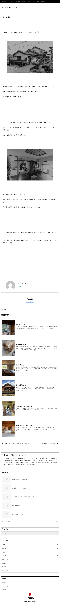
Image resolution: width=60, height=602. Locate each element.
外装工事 (30, 555)
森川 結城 (4, 582)
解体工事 (30, 566)
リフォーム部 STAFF (24, 283)
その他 (4, 309)
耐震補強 (30, 563)
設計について (30, 570)
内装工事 (30, 548)
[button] (57, 522)
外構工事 (30, 552)
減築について (30, 559)
